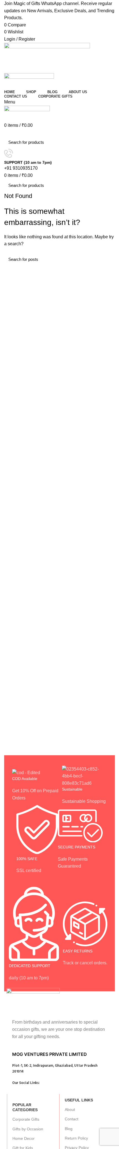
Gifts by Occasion (27, 1129)
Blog (69, 1128)
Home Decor (23, 1138)
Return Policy (76, 1138)
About (70, 1109)
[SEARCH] (107, 142)
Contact (71, 1119)
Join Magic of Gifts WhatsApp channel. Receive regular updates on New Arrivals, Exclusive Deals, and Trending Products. (59, 10)
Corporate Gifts (25, 1119)
